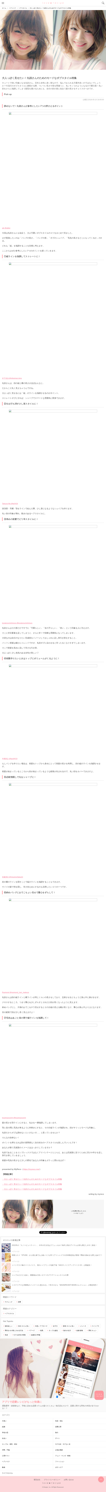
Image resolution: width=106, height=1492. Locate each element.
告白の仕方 (67, 1330)
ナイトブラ (95, 1326)
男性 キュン (92, 1330)
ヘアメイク (6, 1461)
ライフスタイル (7, 1473)
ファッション (59, 1461)
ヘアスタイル (9, 1313)
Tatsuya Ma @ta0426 (10, 504)
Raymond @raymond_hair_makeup (15, 992)
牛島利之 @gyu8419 (9, 759)
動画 (3, 1467)
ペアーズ (32, 1330)
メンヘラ (83, 1326)
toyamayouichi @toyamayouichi (14, 1118)
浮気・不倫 (6, 1450)
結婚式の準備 (35, 1335)
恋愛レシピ (53, 3)
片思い (4, 1421)
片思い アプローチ (41, 1326)
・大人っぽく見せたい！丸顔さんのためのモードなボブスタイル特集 (32, 1179)
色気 (41, 1330)
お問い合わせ (69, 1480)
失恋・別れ (59, 1421)
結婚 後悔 (79, 1330)
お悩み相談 (59, 1450)
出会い (4, 1438)
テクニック (8, 1302)
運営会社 (37, 1480)
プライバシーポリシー (52, 1480)
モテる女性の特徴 (19, 1335)
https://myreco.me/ (31, 1169)
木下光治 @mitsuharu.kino (12, 378)
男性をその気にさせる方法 (14, 1330)
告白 (56, 1432)
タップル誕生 (53, 1330)
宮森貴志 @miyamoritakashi (12, 877)
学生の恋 (5, 1432)
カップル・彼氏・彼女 (9, 1444)
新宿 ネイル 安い (69, 1326)
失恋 (6, 1335)
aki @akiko (6, 228)
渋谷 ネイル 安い (23, 1326)
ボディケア (59, 1467)
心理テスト (6, 1456)
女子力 (55, 1326)
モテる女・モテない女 (62, 1444)
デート (57, 1438)
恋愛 (19, 1302)
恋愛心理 (58, 1427)
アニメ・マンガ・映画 (62, 1456)
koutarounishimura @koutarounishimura (17, 623)
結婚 (3, 1427)
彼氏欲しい (8, 1326)
